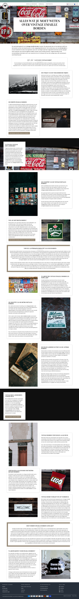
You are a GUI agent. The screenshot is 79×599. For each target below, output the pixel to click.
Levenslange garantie (44, 588)
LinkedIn (61, 590)
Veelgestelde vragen (6, 591)
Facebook (62, 588)
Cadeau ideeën (5, 590)
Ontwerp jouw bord (13, 416)
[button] (72, 4)
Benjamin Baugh (21, 104)
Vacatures (23, 590)
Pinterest (62, 591)
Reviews (22, 591)
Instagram (62, 586)
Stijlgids (3, 586)
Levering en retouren (44, 586)
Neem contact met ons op (26, 586)
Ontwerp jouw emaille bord (19, 133)
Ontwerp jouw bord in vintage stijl (22, 239)
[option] (39, 1)
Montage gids (4, 588)
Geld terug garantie (43, 590)
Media (22, 588)
